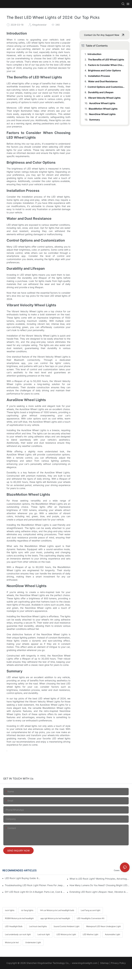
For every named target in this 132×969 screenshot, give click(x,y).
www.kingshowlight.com (84, 963)
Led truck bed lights (38, 926)
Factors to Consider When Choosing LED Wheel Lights (106, 65)
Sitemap (104, 963)
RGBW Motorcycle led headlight (19, 918)
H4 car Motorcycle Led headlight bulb (57, 910)
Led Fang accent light (90, 910)
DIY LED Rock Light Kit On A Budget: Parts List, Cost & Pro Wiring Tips (35, 891)
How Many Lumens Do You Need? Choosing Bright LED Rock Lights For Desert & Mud (100, 885)
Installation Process (99, 76)
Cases (116, 870)
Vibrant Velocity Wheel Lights (104, 97)
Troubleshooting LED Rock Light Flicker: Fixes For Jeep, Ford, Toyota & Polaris (35, 885)
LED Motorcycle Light (66, 934)
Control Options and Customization (106, 86)
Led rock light (44, 934)
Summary (94, 119)
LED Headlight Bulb (13, 926)
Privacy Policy (118, 963)
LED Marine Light (90, 934)
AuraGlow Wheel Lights (102, 103)
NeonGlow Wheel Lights (102, 114)
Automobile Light (112, 934)
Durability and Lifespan (100, 92)
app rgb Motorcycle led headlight (55, 918)
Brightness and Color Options (104, 70)
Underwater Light (33, 942)
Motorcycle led (12, 942)
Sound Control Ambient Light (66, 926)
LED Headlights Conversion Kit (90, 918)
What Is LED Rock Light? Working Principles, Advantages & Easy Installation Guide (100, 878)
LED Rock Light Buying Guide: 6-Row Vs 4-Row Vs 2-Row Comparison (22, 878)
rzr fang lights (27, 910)
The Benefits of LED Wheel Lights (106, 59)
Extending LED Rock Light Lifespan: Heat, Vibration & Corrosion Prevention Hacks (100, 891)
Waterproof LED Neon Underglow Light (103, 926)
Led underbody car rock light (18, 934)
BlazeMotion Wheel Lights (103, 108)
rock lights (9, 910)
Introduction (94, 54)
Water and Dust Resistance (103, 81)
